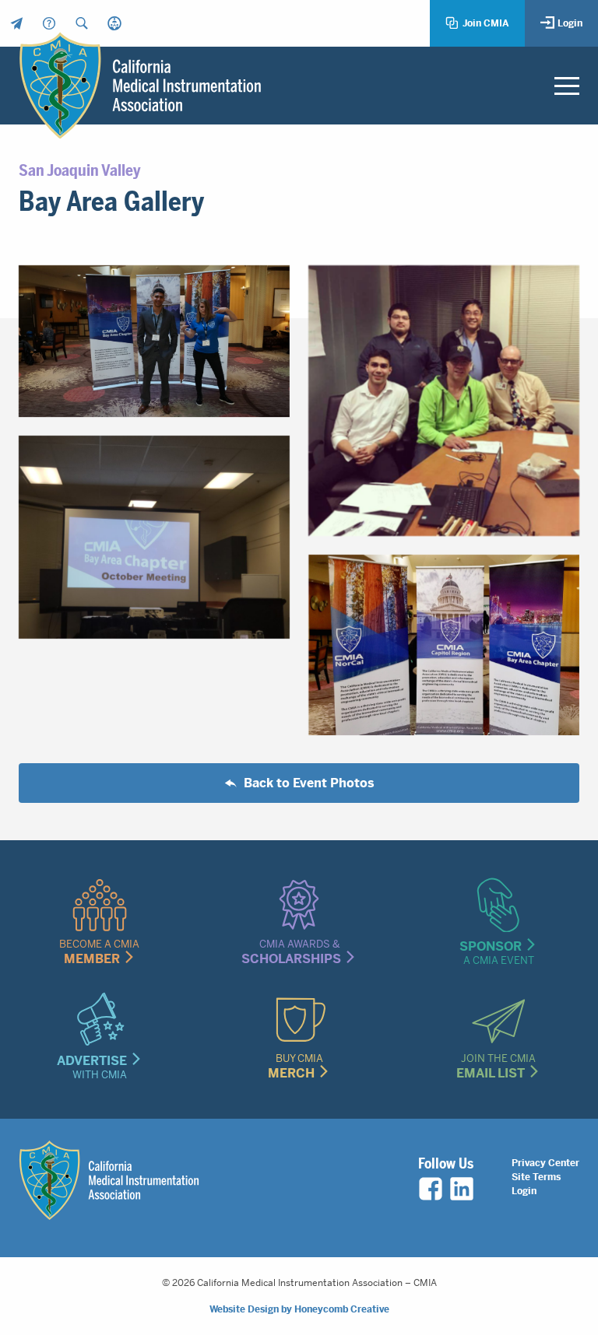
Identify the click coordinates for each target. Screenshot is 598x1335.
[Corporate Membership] (114, 23)
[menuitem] (16, 23)
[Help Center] (49, 23)
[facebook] (430, 1188)
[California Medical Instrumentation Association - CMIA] (140, 85)
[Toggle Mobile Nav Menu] (566, 85)
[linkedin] (461, 1188)
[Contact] (16, 23)
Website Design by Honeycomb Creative (299, 1309)
